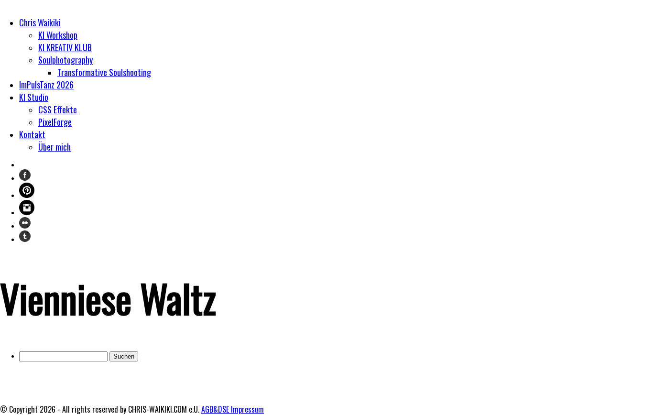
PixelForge (55, 122)
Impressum (247, 409)
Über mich (54, 147)
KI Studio (33, 97)
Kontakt (32, 134)
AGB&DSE (216, 409)
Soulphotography (65, 60)
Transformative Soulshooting (104, 72)
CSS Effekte (57, 109)
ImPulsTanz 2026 (46, 84)
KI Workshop (57, 35)
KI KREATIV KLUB (65, 47)
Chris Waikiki (40, 22)
